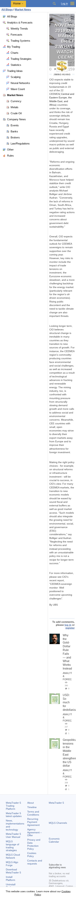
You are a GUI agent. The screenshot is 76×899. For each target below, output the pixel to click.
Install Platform (10, 878)
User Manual (13, 835)
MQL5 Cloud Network (13, 856)
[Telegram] (56, 854)
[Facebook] (51, 854)
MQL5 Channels (58, 822)
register (70, 627)
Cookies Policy (31, 855)
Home (17, 3)
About (30, 802)
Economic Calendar (54, 840)
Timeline (32, 807)
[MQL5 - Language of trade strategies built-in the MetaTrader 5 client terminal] (5, 3)
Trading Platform (13, 805)
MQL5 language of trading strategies (12, 846)
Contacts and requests (34, 862)
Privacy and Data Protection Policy (33, 844)
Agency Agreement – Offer (34, 832)
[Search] (54, 3)
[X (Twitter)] (62, 854)
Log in (64, 3)
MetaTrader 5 (56, 802)
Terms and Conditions (33, 813)
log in (68, 624)
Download (13, 871)
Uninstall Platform (10, 886)
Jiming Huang (62, 74)
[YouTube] (68, 854)
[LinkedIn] (51, 860)
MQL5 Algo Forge (12, 864)
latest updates (14, 815)
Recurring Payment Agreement (33, 822)
